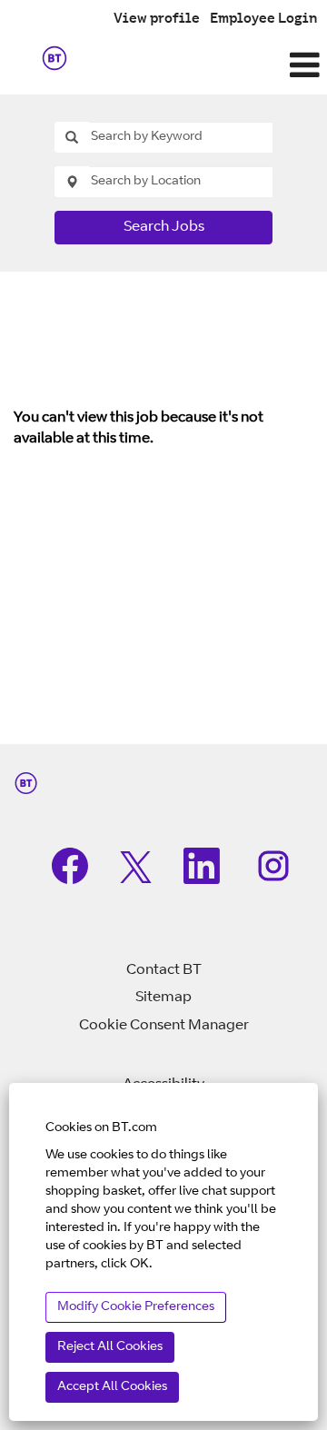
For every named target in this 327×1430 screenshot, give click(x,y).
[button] (218, 66)
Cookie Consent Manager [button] (164, 1025)
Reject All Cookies (110, 1347)
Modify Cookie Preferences (135, 1307)
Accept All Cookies (112, 1387)
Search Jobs (164, 227)
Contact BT (164, 970)
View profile (157, 19)
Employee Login (263, 19)
